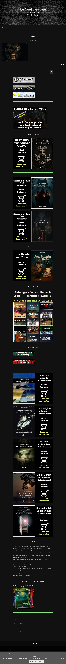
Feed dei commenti (18, 627)
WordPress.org (17, 631)
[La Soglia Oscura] (33, 12)
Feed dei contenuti (18, 623)
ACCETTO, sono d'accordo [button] (36, 661)
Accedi (14, 619)
